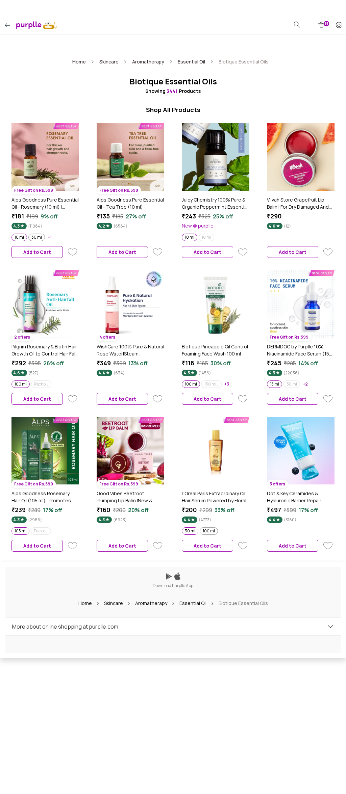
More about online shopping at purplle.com (65, 626)
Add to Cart (37, 252)
